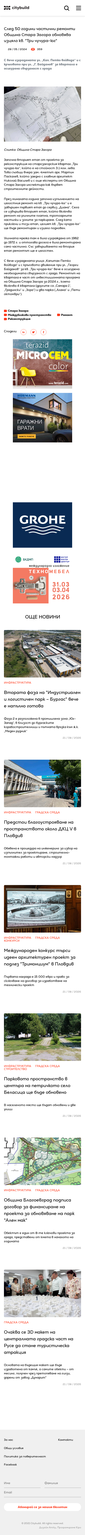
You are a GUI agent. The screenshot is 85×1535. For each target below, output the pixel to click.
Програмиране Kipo (69, 1527)
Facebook (10, 1464)
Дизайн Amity (47, 1527)
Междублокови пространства (29, 315)
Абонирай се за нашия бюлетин (42, 1507)
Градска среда (47, 812)
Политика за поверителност (25, 1456)
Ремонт (67, 315)
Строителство (15, 1069)
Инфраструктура (17, 682)
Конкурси (12, 940)
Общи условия (14, 1448)
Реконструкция (19, 319)
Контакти (65, 1440)
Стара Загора (18, 311)
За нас (8, 1440)
